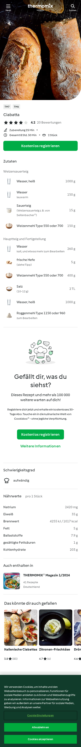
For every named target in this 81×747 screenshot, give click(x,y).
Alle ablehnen (40, 727)
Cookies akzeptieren (40, 739)
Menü (8, 10)
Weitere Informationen (40, 446)
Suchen (72, 10)
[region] (40, 711)
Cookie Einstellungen (40, 715)
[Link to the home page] (40, 7)
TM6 (16, 106)
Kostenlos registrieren (40, 146)
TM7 (7, 106)
